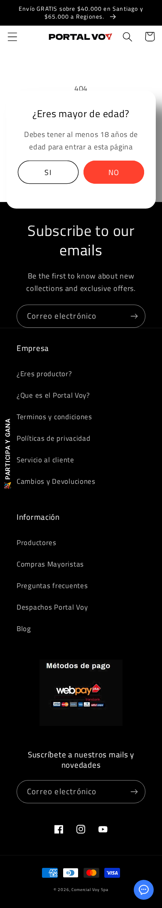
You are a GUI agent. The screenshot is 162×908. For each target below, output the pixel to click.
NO (113, 172)
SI (47, 172)
